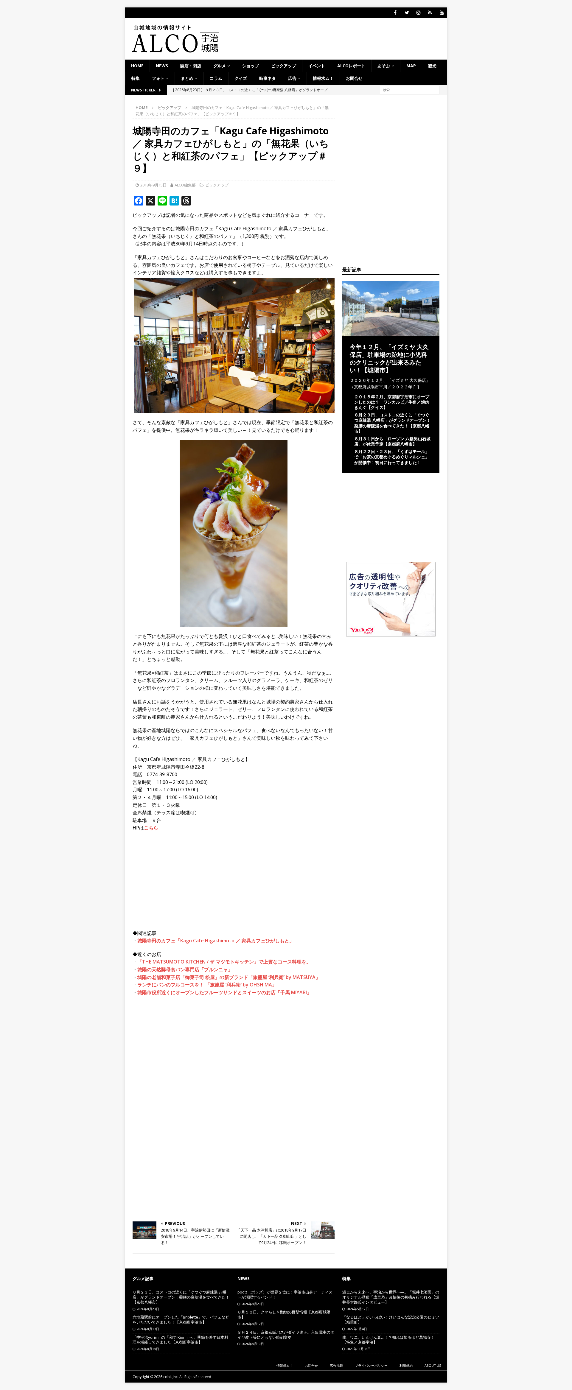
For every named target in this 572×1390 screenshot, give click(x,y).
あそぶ (383, 66)
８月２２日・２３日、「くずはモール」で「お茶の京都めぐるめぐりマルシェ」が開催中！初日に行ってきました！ (391, 457)
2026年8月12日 (253, 1323)
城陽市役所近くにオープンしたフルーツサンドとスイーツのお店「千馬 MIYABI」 (224, 992)
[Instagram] (418, 12)
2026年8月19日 (148, 1329)
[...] (416, 387)
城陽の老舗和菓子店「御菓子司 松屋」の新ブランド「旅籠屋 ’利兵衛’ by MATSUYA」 (228, 977)
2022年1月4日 (356, 1329)
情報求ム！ (323, 78)
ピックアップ (283, 66)
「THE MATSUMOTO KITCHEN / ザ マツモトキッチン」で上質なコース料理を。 (224, 961)
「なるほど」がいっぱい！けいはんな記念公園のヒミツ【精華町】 (390, 1319)
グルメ (219, 66)
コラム (216, 78)
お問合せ (354, 78)
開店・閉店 (190, 66)
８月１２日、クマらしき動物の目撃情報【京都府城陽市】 (283, 1314)
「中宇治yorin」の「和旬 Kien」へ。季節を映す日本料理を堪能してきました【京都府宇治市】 (180, 1340)
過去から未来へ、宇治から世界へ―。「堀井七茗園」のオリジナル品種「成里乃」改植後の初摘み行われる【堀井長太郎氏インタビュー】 (390, 1297)
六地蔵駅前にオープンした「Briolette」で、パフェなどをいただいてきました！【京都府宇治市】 (181, 1319)
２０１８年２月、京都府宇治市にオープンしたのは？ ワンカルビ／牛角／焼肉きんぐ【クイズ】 (391, 402)
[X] (407, 12)
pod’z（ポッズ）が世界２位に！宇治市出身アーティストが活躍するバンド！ (284, 1294)
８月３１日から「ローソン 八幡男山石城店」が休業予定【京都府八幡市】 (392, 441)
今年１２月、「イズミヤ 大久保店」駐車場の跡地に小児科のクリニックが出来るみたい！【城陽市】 (389, 358)
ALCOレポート (351, 66)
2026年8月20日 (253, 1304)
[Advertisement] (234, 1044)
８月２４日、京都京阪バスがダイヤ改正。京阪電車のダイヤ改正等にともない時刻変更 (285, 1335)
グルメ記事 (143, 1278)
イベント (316, 66)
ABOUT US (433, 1365)
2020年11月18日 (358, 1349)
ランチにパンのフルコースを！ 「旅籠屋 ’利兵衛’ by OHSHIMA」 (207, 984)
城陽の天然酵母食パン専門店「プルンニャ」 (185, 969)
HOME (137, 66)
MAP (411, 66)
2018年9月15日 (153, 185)
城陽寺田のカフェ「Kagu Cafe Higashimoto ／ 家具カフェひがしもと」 (215, 940)
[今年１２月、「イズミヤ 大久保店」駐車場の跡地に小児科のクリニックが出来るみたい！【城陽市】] (390, 332)
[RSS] (430, 12)
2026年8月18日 (148, 1349)
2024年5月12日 (357, 1309)
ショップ (250, 66)
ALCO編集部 (185, 185)
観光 (432, 66)
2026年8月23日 (148, 1309)
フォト (158, 78)
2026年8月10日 (253, 1343)
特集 (135, 78)
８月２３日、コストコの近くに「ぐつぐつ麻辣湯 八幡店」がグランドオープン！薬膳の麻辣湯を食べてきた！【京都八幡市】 (392, 423)
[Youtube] (441, 12)
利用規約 (406, 1365)
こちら (151, 827)
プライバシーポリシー (371, 1365)
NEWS (162, 66)
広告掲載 (336, 1365)
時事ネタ (267, 78)
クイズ (240, 78)
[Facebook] (395, 12)
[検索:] (409, 89)
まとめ (187, 78)
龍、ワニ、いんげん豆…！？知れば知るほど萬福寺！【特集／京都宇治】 (388, 1340)
